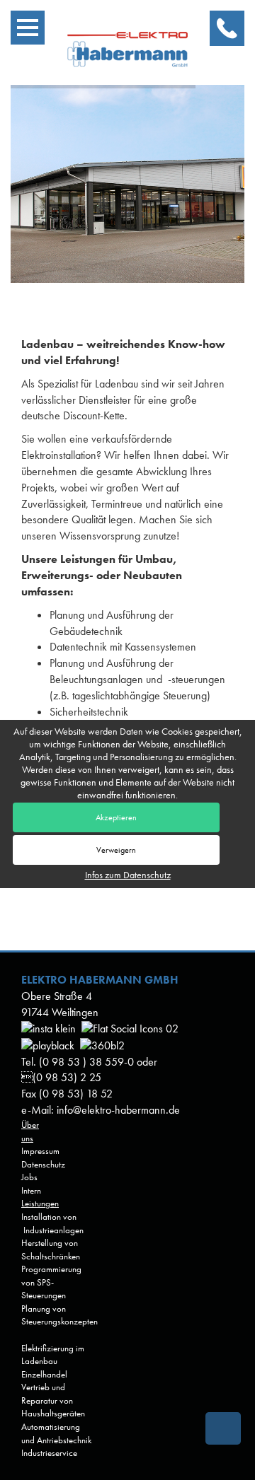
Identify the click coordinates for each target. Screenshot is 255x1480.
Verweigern (116, 850)
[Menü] (28, 28)
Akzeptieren (116, 817)
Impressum (40, 1151)
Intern (31, 1190)
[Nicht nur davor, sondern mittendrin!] (102, 1044)
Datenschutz (43, 1164)
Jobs (29, 1177)
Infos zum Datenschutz (128, 874)
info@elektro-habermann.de (118, 1109)
